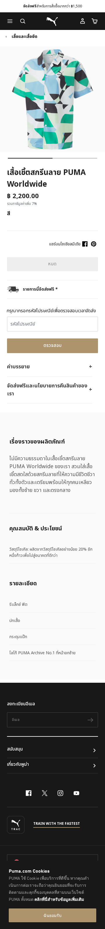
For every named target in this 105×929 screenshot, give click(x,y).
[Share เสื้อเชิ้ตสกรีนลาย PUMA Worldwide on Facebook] (84, 244)
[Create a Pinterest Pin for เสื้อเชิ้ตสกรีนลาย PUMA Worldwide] (93, 244)
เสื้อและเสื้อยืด (24, 36)
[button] (11, 21)
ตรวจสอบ (52, 345)
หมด (52, 264)
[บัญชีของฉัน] (82, 21)
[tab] (30, 158)
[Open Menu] (11, 21)
